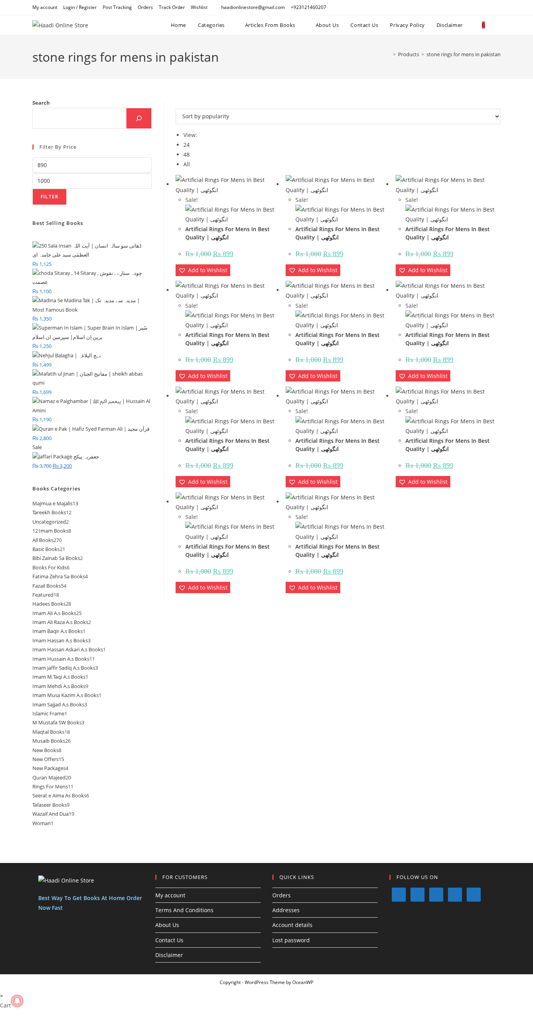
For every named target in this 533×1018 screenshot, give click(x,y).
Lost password (291, 940)
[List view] (182, 103)
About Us (167, 925)
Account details (292, 925)
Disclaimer (169, 955)
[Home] (389, 54)
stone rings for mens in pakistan (463, 54)
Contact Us (169, 940)
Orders (145, 7)
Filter (50, 196)
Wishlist (199, 7)
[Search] (139, 118)
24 (186, 144)
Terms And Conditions (184, 910)
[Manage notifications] (17, 1001)
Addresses (286, 910)
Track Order (172, 7)
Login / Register (80, 7)
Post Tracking (117, 7)
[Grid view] (178, 103)
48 (186, 154)
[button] (203, 270)
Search (41, 102)
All (186, 164)
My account (44, 7)
